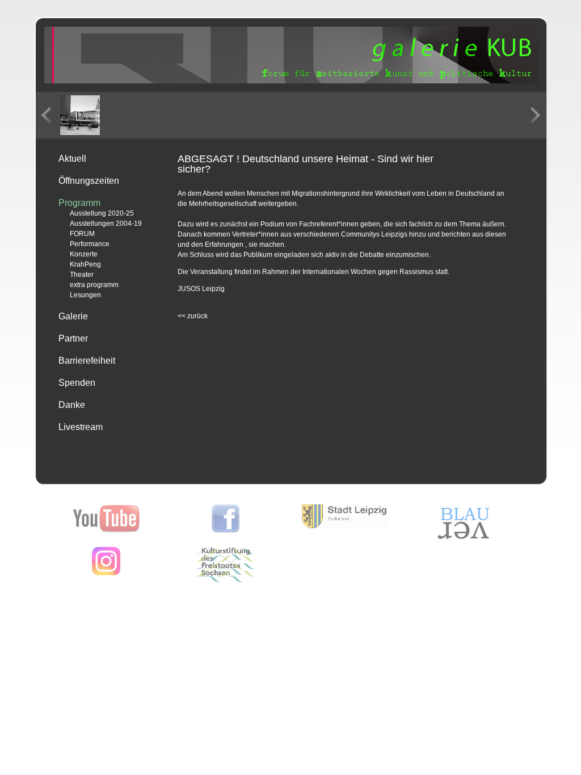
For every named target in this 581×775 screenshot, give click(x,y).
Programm (79, 203)
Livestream (80, 427)
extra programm (94, 285)
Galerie (73, 316)
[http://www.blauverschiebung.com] (463, 539)
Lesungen (85, 295)
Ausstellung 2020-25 (102, 213)
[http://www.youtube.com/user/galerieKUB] (106, 530)
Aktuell (72, 158)
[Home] (291, 81)
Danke (71, 405)
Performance (90, 244)
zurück (193, 316)
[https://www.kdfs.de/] (225, 580)
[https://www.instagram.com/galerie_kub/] (106, 573)
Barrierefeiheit (86, 360)
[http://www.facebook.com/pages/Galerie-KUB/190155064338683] (225, 530)
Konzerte (84, 254)
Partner (73, 338)
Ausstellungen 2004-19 (106, 224)
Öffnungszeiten (88, 181)
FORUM (82, 234)
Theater (82, 275)
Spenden (76, 382)
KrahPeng (85, 264)
